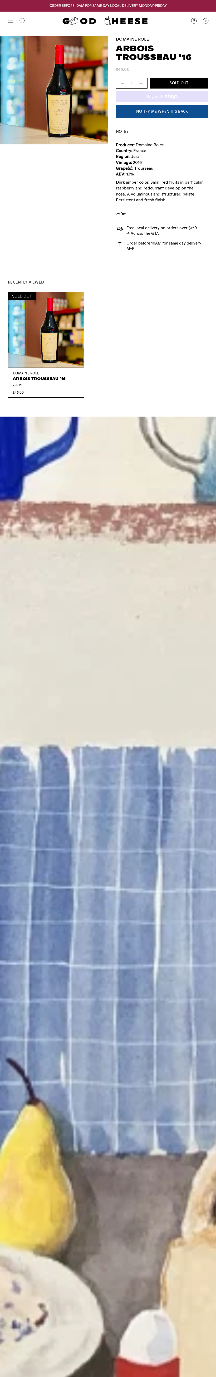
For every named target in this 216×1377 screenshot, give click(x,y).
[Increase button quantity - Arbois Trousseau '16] (141, 83)
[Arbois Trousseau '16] (46, 330)
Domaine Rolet (133, 39)
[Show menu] (10, 21)
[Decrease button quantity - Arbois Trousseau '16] (122, 83)
